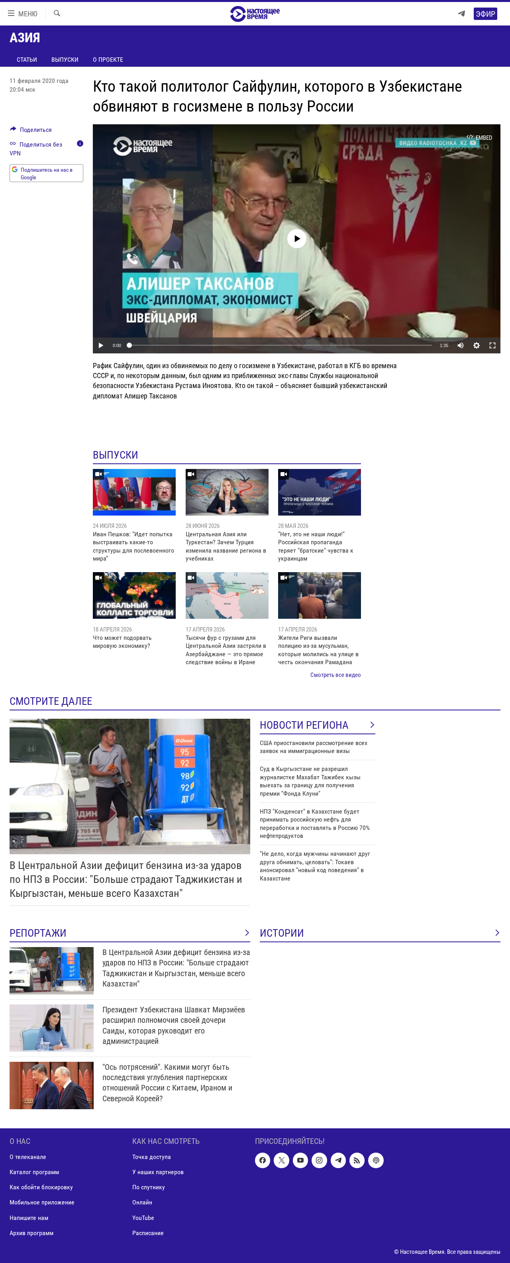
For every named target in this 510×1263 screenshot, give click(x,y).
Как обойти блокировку (41, 1187)
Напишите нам (29, 1217)
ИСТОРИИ (282, 933)
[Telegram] (461, 14)
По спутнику (148, 1187)
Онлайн (142, 1202)
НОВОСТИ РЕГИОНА (304, 725)
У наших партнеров (158, 1172)
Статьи (27, 59)
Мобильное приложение (42, 1202)
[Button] (31, 131)
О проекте (108, 59)
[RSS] (357, 1160)
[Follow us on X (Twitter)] (281, 1160)
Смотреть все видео (335, 675)
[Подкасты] (375, 1160)
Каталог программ (34, 1172)
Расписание (148, 1232)
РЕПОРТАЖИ (38, 933)
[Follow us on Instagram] (319, 1160)
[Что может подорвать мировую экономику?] (134, 595)
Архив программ (31, 1232)
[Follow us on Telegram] (338, 1160)
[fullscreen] (492, 345)
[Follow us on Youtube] (300, 1160)
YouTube (143, 1217)
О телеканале (28, 1157)
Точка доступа (151, 1157)
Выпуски (64, 59)
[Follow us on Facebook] (262, 1160)
